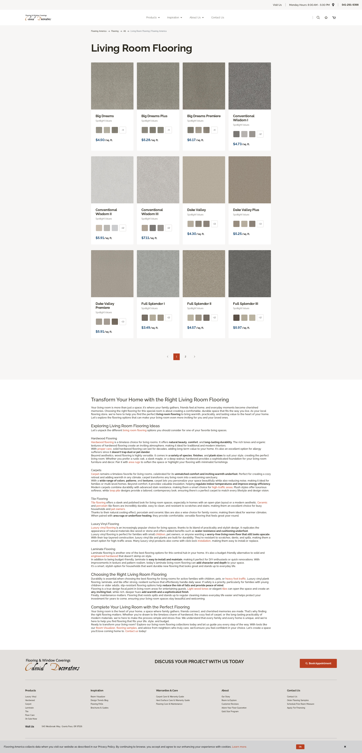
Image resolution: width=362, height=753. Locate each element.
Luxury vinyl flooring (103, 527)
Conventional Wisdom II (106, 212)
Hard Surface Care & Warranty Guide (173, 700)
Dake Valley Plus (246, 210)
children (160, 534)
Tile (26, 711)
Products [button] (151, 17)
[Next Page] (194, 356)
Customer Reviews (230, 704)
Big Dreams (105, 116)
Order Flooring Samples (298, 700)
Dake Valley (196, 210)
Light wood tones (197, 588)
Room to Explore (229, 700)
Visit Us (277, 4)
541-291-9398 (350, 4)
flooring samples (127, 627)
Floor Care (30, 715)
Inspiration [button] (173, 17)
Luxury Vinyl (30, 696)
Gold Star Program (230, 711)
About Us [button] (195, 17)
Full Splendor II (199, 304)
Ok (300, 747)
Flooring (115, 31)
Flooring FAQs (97, 704)
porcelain (102, 505)
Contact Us (217, 17)
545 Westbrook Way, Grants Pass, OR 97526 (62, 726)
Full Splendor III (245, 304)
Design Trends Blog (99, 700)
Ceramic (262, 502)
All (124, 31)
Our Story (226, 696)
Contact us (131, 631)
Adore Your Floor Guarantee (234, 708)
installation (204, 540)
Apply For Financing (296, 708)
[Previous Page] (167, 356)
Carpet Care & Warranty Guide (170, 696)
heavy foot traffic (235, 578)
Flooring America (98, 31)
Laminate (29, 708)
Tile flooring (98, 502)
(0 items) (334, 17)
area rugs (134, 462)
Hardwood (30, 700)
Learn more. (239, 746)
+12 (260, 134)
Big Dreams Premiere (203, 116)
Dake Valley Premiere (105, 306)
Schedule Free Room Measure (300, 704)
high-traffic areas (222, 487)
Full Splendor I (153, 304)
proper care (104, 448)
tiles (224, 588)
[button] (318, 17)
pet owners (118, 509)
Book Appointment (320, 663)
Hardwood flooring (102, 442)
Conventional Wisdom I (243, 118)
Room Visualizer (105, 627)
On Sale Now (31, 719)
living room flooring (134, 430)
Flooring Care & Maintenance (169, 704)
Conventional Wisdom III (152, 212)
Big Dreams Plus (154, 116)
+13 (214, 224)
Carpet (95, 473)
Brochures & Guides (99, 708)
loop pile (115, 490)
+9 (123, 130)
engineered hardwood (104, 556)
